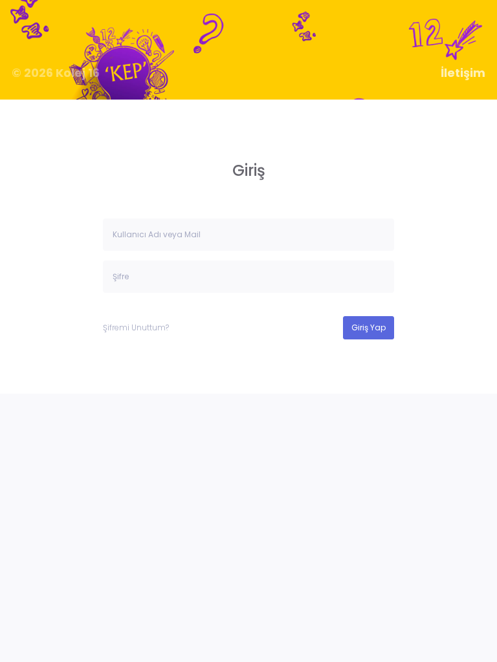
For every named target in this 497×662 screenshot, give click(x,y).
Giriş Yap (368, 327)
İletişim (463, 73)
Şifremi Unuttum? (136, 327)
